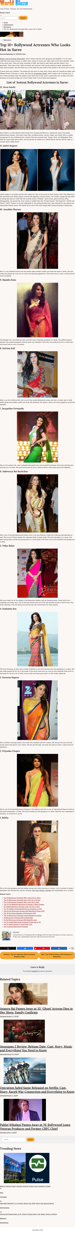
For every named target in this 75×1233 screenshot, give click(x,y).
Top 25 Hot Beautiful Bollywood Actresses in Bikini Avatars (24, 904)
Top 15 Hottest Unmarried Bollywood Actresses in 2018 (23, 909)
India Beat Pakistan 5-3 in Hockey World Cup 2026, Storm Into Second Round (27, 1203)
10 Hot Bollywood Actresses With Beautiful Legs (20, 920)
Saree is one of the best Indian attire (12, 59)
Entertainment (4, 1222)
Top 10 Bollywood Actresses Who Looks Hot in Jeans (22, 898)
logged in (35, 971)
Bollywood (7, 40)
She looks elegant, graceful (41, 890)
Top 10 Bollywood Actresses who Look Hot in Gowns (22, 900)
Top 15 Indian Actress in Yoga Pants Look (18, 924)
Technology (3, 1197)
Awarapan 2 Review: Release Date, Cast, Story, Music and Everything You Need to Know (36, 1048)
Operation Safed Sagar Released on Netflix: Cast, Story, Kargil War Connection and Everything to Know (37, 1090)
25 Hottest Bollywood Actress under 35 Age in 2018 (22, 907)
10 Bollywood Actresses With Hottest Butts (18, 918)
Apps (1, 1192)
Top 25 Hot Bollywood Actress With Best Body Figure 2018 (24, 911)
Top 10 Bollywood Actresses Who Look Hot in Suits (21, 902)
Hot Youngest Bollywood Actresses (16, 926)
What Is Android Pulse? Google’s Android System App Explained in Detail (25, 1186)
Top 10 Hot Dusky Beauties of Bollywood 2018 (20, 913)
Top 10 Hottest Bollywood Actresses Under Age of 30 (22, 922)
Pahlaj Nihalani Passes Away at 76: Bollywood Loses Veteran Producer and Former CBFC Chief (35, 1126)
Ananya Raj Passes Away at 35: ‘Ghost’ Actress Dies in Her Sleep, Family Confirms (36, 1010)
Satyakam (3, 1016)
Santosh (3, 54)
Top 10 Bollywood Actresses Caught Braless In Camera (23, 915)
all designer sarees (40, 73)
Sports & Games (4, 1207)
